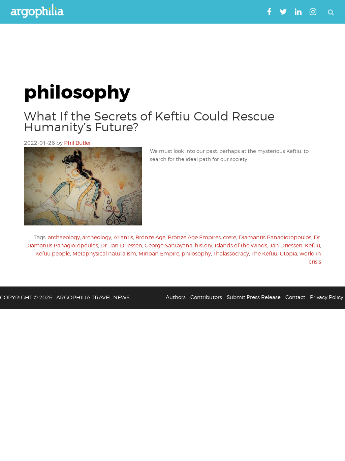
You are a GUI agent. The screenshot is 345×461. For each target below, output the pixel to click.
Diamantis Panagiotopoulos (275, 237)
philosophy (196, 253)
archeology (96, 237)
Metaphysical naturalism (104, 253)
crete (229, 237)
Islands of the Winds (241, 245)
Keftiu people (52, 253)
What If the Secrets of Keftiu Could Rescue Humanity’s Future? (149, 121)
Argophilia (40, 11)
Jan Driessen (286, 245)
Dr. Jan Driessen (121, 245)
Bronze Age (150, 237)
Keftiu (312, 245)
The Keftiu (264, 253)
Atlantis (123, 237)
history (203, 245)
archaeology (64, 237)
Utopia (288, 253)
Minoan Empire (158, 253)
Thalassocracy (231, 253)
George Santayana (168, 245)
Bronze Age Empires (194, 237)
